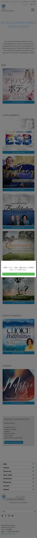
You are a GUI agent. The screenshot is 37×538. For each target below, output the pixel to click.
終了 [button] (18, 274)
